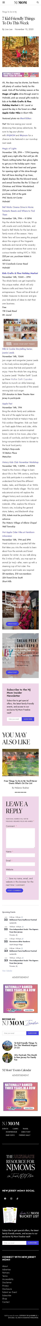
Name (9, 851)
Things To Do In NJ (9, 12)
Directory (25, 1132)
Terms (5, 1276)
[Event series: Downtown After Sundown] (22, 939)
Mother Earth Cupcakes (21, 379)
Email (9, 860)
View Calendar (7, 971)
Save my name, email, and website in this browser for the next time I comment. (19, 881)
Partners (5, 1272)
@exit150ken (25, 118)
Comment (10, 826)
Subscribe (6, 1295)
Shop (4, 1298)
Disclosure (7, 1289)
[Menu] (3, 2)
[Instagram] (11, 1198)
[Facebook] (5, 1198)
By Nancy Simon (13, 614)
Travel (25, 1129)
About (5, 1266)
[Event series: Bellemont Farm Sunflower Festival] (22, 917)
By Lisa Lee (7, 29)
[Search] (38, 2)
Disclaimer (7, 1282)
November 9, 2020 (17, 617)
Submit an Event (9, 1292)
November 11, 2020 (17, 666)
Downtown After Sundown (20, 941)
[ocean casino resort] (20, 333)
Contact (5, 1301)
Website (9, 869)
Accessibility (7, 1279)
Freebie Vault (24, 1135)
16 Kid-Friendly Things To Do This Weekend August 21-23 (25, 1045)
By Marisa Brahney (14, 662)
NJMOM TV (12, 641)
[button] (15, 792)
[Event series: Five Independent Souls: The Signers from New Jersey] (22, 927)
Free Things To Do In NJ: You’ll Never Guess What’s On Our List (20, 782)
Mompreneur (12, 595)
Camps (15, 1129)
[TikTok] (17, 1198)
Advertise (6, 1269)
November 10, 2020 (24, 29)
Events (5, 1129)
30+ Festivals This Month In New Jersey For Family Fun (25, 1057)
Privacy (5, 1285)
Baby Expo (17, 638)
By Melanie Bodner (20, 787)
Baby (8, 638)
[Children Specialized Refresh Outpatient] (20, 74)
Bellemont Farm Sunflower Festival (23, 920)
